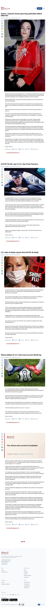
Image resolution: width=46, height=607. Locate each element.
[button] (2, 21)
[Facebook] (5, 595)
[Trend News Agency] (4, 552)
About (25, 570)
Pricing (2, 582)
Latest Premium (4, 572)
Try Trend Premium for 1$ (13, 152)
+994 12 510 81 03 (4, 562)
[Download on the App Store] (5, 600)
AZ (41, 604)
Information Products (5, 584)
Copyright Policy (27, 585)
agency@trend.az (4, 564)
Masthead (26, 572)
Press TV (14, 463)
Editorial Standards (27, 575)
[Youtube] (10, 595)
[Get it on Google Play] (13, 600)
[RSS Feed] (18, 595)
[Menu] (44, 8)
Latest (2, 570)
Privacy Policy (26, 584)
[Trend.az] (5, 8)
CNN (31, 96)
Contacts (25, 573)
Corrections (26, 577)
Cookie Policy (26, 587)
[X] (8, 595)
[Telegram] (13, 595)
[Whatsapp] (2, 595)
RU (43, 604)
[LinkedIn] (16, 595)
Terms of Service (27, 582)
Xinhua (32, 201)
